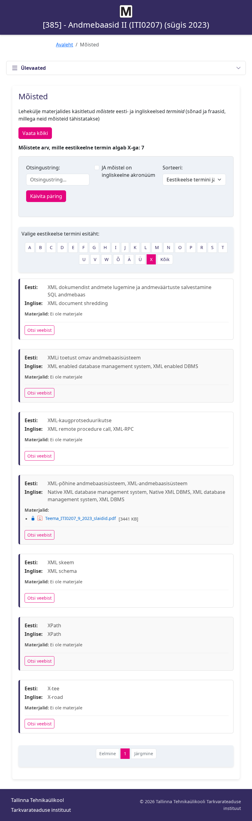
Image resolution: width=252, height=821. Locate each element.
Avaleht (64, 44)
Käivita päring (46, 196)
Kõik (165, 259)
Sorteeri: (173, 167)
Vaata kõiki (35, 133)
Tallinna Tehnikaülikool (37, 800)
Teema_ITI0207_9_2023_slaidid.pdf (80, 518)
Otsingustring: (43, 167)
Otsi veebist (39, 330)
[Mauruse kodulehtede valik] (126, 11)
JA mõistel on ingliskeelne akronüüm (128, 171)
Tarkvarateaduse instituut (41, 810)
